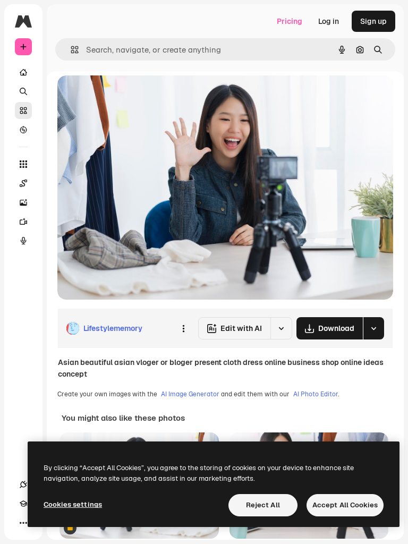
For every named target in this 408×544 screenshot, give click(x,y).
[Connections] (23, 484)
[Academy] (23, 503)
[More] (23, 522)
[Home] (23, 72)
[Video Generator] (23, 221)
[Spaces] (23, 183)
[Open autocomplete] (70, 50)
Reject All (263, 504)
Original (125, 95)
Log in (328, 21)
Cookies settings (73, 504)
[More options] (183, 328)
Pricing (289, 21)
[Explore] (23, 129)
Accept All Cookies (345, 504)
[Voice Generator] (23, 240)
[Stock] (23, 110)
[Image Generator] (23, 202)
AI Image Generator (190, 394)
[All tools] (23, 164)
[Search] (23, 91)
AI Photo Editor (315, 394)
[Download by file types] (373, 328)
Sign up (373, 21)
